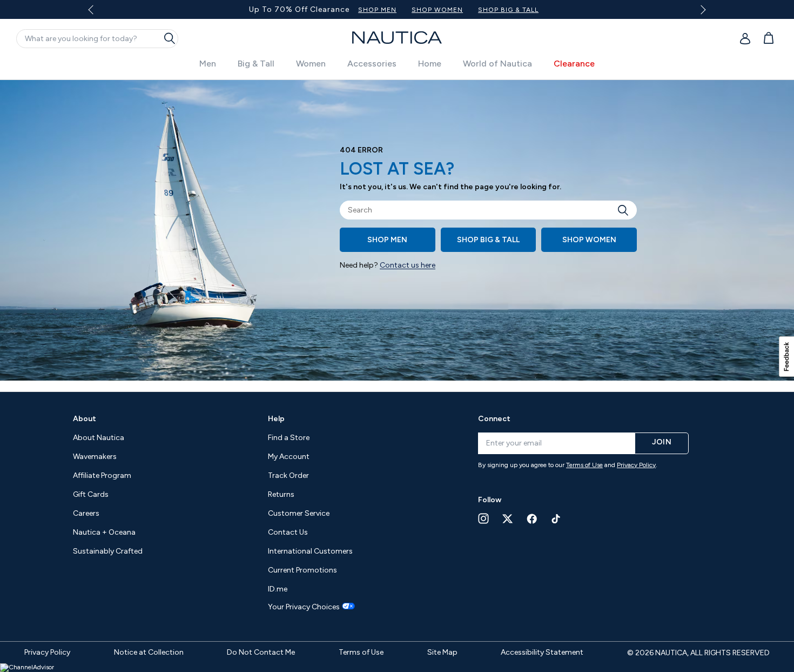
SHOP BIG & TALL (508, 10)
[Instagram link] (483, 518)
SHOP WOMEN (437, 10)
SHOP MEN (377, 10)
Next (700, 9)
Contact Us (288, 532)
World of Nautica (497, 63)
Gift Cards (91, 494)
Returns (281, 494)
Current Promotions (302, 570)
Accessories (371, 63)
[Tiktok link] (556, 519)
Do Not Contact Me (261, 652)
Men (207, 63)
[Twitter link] (507, 518)
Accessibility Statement (542, 652)
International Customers (310, 551)
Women (311, 63)
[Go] (626, 210)
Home (429, 63)
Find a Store (288, 437)
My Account (288, 456)
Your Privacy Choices (304, 607)
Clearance (574, 63)
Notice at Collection (149, 652)
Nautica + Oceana (104, 532)
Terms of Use (584, 465)
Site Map (442, 652)
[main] (397, 235)
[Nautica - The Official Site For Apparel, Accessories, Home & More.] (397, 37)
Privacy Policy (636, 465)
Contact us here (407, 265)
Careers (86, 513)
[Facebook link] (532, 519)
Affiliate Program (102, 475)
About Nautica (98, 437)
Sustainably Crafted (108, 551)
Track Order (288, 475)
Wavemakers (95, 456)
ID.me (277, 589)
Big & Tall (256, 63)
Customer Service (298, 513)
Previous (97, 13)
